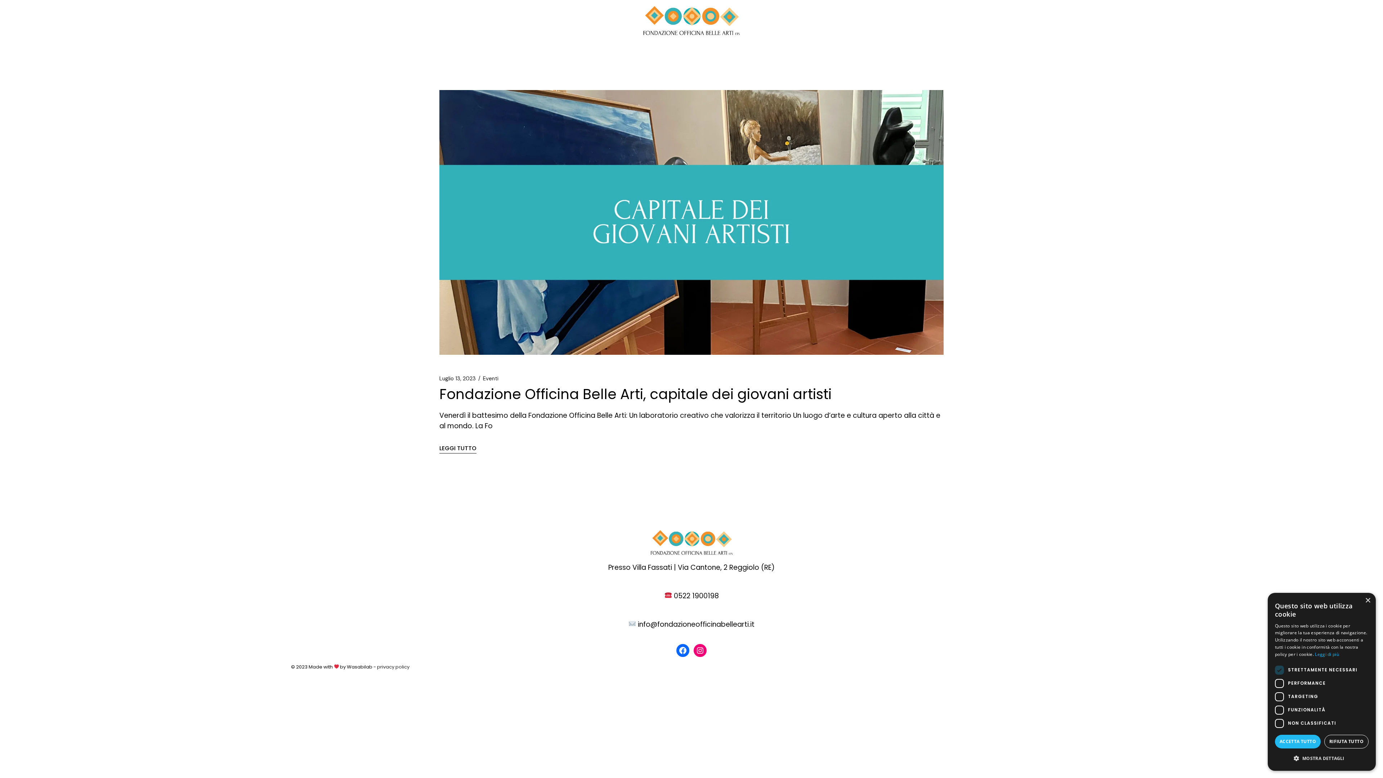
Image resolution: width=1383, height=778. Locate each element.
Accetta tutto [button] (1298, 741)
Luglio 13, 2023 (457, 378)
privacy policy (392, 666)
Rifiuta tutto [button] (1346, 741)
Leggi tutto (457, 448)
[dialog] (1322, 682)
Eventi (490, 378)
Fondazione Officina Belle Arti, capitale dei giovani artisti (635, 394)
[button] (1322, 758)
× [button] (1367, 600)
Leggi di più (1327, 654)
